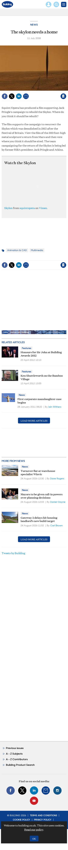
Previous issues (15, 748)
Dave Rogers (57, 478)
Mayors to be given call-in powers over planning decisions (42, 495)
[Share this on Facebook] (5, 96)
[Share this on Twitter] (12, 96)
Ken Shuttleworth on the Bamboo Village (42, 377)
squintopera (27, 208)
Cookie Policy (21, 819)
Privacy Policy (42, 819)
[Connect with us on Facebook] (10, 790)
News (34, 24)
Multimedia (37, 250)
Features (26, 348)
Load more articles (34, 420)
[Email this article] (26, 96)
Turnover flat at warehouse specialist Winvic (38, 472)
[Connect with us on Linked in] (34, 790)
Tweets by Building (13, 553)
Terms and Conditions (43, 815)
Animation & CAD (17, 250)
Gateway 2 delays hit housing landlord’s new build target (39, 519)
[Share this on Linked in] (19, 96)
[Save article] (63, 96)
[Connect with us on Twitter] (22, 790)
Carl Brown (56, 525)
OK (34, 838)
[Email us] (45, 790)
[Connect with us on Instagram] (57, 790)
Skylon (8, 208)
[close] (66, 89)
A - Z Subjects (14, 753)
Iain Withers (54, 406)
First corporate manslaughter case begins (39, 400)
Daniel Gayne (57, 501)
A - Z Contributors (17, 759)
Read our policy (33, 829)
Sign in (22, 89)
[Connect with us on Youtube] (34, 800)
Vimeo (43, 208)
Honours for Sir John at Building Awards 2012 (41, 353)
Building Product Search (20, 765)
